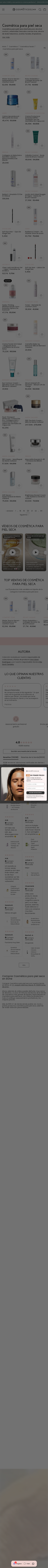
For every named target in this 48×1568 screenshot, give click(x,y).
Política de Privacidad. (31, 797)
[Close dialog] (44, 769)
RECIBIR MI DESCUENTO (35, 792)
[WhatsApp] (33, 1564)
